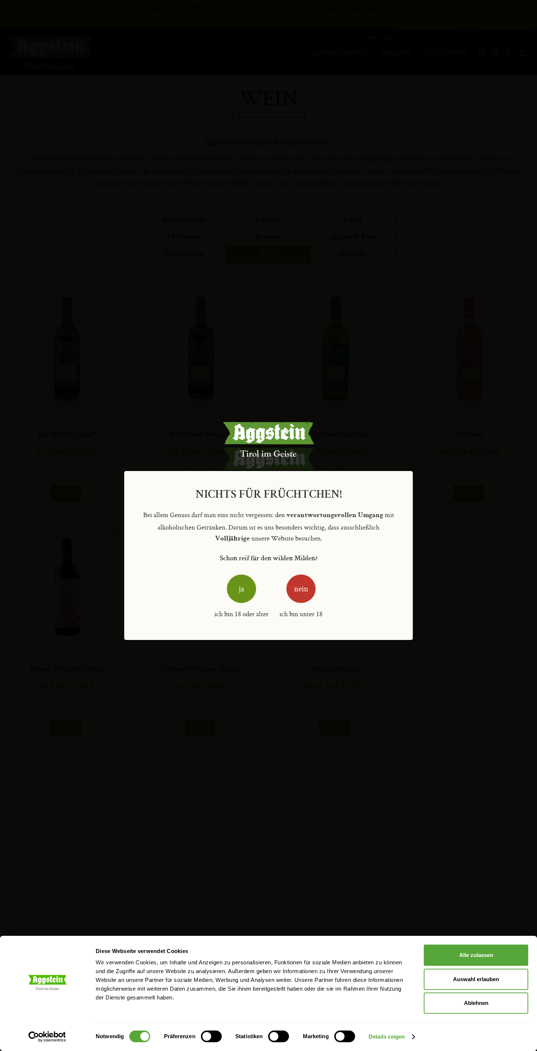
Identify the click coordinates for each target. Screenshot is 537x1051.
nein (301, 588)
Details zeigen (387, 1036)
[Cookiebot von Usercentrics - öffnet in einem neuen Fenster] (47, 1036)
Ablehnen (476, 1003)
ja (241, 588)
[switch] (211, 1037)
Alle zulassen (476, 955)
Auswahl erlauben (476, 979)
